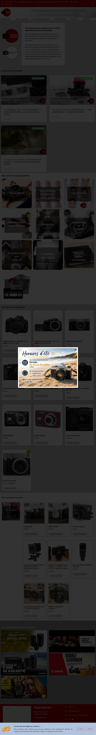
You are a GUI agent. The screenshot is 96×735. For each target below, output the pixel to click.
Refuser (90, 729)
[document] (48, 367)
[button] (75, 350)
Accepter (80, 729)
